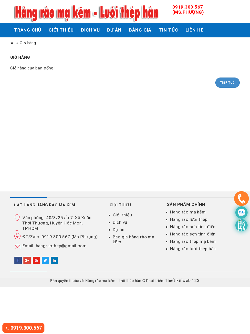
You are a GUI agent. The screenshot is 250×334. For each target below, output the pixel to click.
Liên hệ (195, 30)
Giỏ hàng (28, 43)
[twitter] (45, 260)
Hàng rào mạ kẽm (188, 212)
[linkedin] (54, 260)
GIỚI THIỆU (61, 30)
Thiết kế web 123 (182, 280)
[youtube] (36, 260)
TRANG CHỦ (27, 30)
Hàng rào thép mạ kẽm (193, 241)
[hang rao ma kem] (241, 200)
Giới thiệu (122, 214)
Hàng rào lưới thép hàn (193, 248)
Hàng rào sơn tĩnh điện (193, 226)
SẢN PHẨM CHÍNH (186, 204)
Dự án (119, 229)
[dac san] (241, 212)
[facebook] (18, 260)
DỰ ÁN (114, 30)
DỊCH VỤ (90, 30)
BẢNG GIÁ (140, 30)
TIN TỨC (168, 30)
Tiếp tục (227, 82)
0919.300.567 (25, 328)
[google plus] (27, 260)
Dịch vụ (120, 222)
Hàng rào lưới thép (189, 219)
